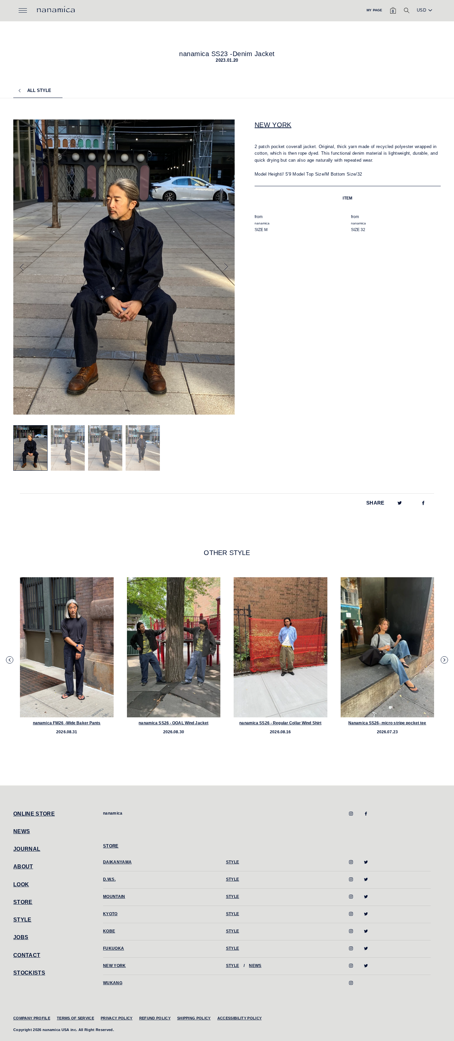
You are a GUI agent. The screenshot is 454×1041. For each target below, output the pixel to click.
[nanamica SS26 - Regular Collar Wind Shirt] (280, 647)
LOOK (21, 884)
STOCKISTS (29, 973)
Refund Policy (154, 1018)
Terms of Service (75, 1018)
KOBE (109, 931)
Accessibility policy (239, 1018)
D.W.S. (109, 879)
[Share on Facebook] (423, 502)
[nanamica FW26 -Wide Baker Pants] (67, 647)
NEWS (21, 831)
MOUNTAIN (114, 896)
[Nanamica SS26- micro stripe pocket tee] (387, 647)
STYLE (22, 919)
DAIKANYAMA (117, 862)
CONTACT (26, 955)
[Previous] (22, 267)
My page (374, 10)
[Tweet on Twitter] (399, 502)
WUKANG (112, 983)
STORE (23, 902)
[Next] (226, 267)
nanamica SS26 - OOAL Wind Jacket (173, 723)
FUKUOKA (113, 948)
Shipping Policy (194, 1018)
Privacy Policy (117, 1018)
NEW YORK (273, 124)
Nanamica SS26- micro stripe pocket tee (387, 723)
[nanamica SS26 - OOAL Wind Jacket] (174, 647)
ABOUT (23, 866)
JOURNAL (26, 849)
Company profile (31, 1018)
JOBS (20, 937)
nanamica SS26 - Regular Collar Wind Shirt (280, 723)
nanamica (113, 813)
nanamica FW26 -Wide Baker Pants (67, 723)
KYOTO (110, 914)
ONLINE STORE (34, 814)
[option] (124, 267)
